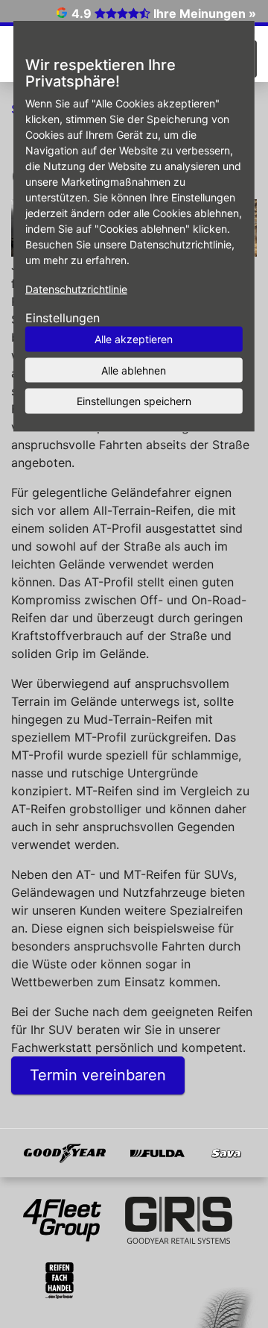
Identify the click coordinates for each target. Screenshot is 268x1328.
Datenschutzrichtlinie (76, 289)
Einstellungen (62, 317)
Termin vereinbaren (98, 1075)
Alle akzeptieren (134, 339)
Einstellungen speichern (134, 401)
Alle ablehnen (133, 369)
